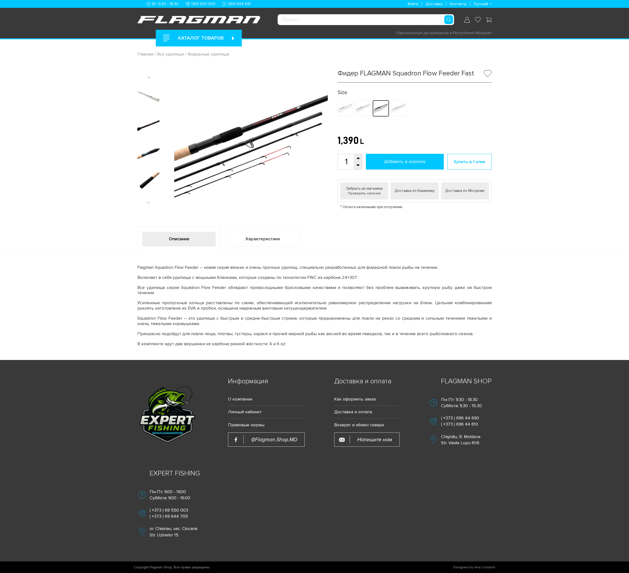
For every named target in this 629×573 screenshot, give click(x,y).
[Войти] (467, 19)
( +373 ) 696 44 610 (459, 424)
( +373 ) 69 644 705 (169, 516)
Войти (413, 3)
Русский (481, 3)
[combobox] (366, 19)
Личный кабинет (245, 412)
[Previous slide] (148, 77)
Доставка (434, 3)
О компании (240, 399)
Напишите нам (374, 440)
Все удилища (170, 54)
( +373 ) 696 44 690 (460, 418)
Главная (146, 54)
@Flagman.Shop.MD (274, 440)
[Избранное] (478, 19)
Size (342, 92)
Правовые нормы (246, 425)
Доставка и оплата (353, 412)
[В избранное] (488, 73)
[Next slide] (148, 203)
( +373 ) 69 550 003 (169, 510)
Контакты (458, 3)
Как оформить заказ (355, 399)
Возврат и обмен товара (359, 425)
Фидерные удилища (208, 54)
